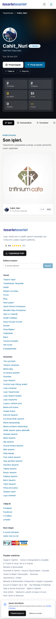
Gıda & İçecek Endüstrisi (14, 588)
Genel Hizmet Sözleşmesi (14, 306)
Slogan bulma (9, 411)
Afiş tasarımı (8, 442)
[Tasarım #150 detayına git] (28, 178)
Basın (5, 337)
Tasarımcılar (8, 13)
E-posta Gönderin (11, 532)
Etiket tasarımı (9, 438)
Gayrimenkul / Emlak (12, 578)
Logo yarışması (10, 388)
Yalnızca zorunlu (35, 613)
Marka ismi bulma (10, 407)
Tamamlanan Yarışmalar (13, 283)
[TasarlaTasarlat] (15, 230)
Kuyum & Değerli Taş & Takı (15, 585)
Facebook (7, 512)
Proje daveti (36, 65)
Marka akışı (8, 369)
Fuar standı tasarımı (12, 457)
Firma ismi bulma (10, 488)
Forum (6, 295)
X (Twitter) (7, 516)
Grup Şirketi (8, 592)
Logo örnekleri (9, 495)
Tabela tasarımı (10, 468)
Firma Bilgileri (9, 329)
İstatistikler (8, 333)
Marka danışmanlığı (11, 422)
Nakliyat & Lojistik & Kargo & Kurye (31, 592)
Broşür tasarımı (9, 472)
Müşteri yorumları (10, 291)
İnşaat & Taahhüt (10, 560)
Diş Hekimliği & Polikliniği (40, 585)
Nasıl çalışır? (8, 302)
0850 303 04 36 (10, 536)
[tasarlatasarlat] (14, 4)
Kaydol (48, 265)
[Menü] (51, 4)
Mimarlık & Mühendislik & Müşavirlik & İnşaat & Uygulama (27, 581)
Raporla (25, 71)
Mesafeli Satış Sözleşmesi (14, 310)
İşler (10, 123)
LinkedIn (6, 519)
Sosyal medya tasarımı (13, 445)
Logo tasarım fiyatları (12, 396)
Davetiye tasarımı (11, 465)
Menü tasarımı (9, 480)
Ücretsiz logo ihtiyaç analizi (15, 384)
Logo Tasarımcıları (11, 392)
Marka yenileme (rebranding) (15, 426)
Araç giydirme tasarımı (12, 461)
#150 (49, 209)
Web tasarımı (9, 449)
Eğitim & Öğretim (34, 588)
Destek (6, 325)
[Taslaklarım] (44, 4)
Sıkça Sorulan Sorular (12, 322)
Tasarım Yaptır (9, 279)
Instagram (7, 508)
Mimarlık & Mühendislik (13, 567)
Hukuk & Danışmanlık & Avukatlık (34, 560)
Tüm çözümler (9, 361)
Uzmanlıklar (26, 123)
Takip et (10, 71)
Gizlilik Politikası (10, 318)
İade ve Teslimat (10, 314)
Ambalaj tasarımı (10, 434)
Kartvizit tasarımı (10, 415)
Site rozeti (7, 345)
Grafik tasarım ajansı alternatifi (16, 430)
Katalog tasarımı (10, 476)
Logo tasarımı (9, 380)
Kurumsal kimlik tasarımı (13, 419)
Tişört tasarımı (9, 484)
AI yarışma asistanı (11, 373)
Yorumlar (43, 123)
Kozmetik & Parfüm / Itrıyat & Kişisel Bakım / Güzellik (26, 570)
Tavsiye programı (10, 341)
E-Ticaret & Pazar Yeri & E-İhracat (18, 563)
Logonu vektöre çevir (12, 403)
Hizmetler (7, 376)
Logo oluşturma (10, 399)
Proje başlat (15, 65)
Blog (5, 299)
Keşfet (6, 287)
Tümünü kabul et (17, 613)
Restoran (34, 574)
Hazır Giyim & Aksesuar (13, 595)
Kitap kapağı (8, 453)
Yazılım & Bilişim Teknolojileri (15, 574)
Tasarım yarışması (11, 365)
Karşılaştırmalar (9, 348)
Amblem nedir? (9, 491)
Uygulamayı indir (16, 253)
